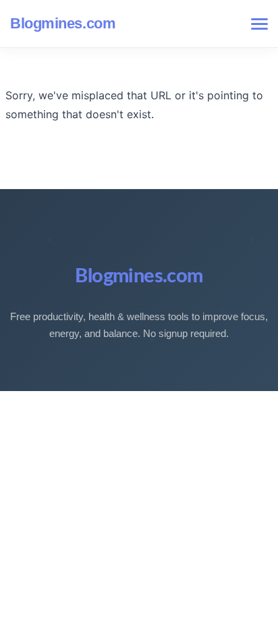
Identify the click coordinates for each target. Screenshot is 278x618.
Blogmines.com (62, 23)
